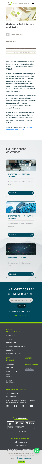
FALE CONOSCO (11, 397)
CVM (19, 431)
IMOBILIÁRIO (10, 368)
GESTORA (28, 358)
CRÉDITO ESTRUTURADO (10, 381)
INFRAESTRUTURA (11, 371)
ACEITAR (21, 462)
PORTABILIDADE (11, 343)
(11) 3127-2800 (13, 393)
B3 (16, 431)
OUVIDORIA (9, 350)
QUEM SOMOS (10, 336)
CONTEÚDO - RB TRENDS (13, 354)
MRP (25, 431)
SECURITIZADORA (31, 364)
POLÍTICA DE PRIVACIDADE (23, 458)
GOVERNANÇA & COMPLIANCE (15, 346)
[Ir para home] (18, 3)
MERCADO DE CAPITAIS (10, 376)
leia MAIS (12, 193)
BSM (22, 431)
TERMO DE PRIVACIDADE (29, 369)
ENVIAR (22, 306)
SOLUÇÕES (9, 339)
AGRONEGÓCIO (10, 364)
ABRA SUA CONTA (21, 315)
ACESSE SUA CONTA (21, 418)
